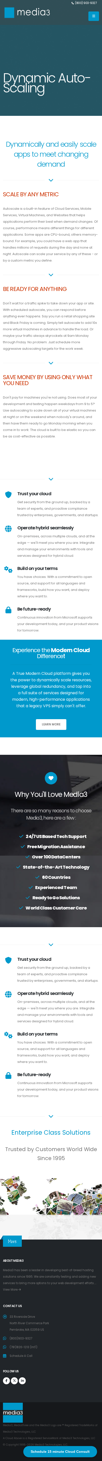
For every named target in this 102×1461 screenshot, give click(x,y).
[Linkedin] (22, 1380)
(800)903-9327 (21, 1338)
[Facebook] (6, 1380)
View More (10, 1290)
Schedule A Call (21, 1356)
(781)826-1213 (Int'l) (23, 1347)
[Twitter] (14, 1380)
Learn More (51, 724)
